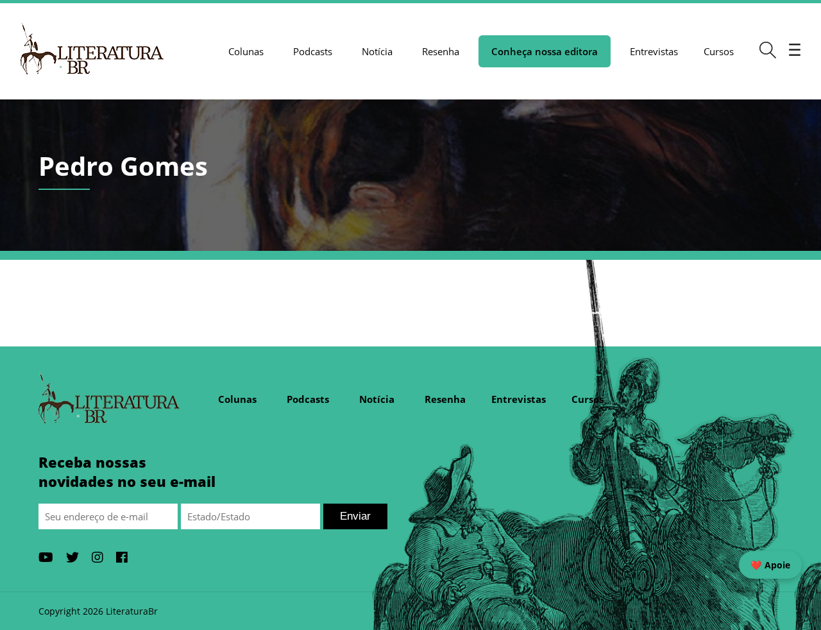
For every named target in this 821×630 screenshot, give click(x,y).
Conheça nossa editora (544, 51)
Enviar (355, 516)
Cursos (719, 51)
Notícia (377, 51)
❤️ (770, 565)
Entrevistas (654, 51)
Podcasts (312, 51)
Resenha (440, 51)
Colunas (246, 51)
